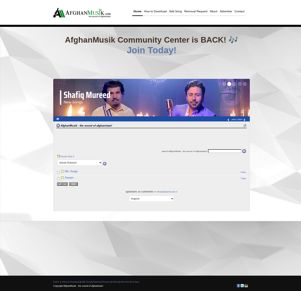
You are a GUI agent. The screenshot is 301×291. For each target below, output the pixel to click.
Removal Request (195, 11)
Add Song (175, 11)
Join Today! (152, 50)
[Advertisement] (151, 65)
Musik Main (66, 156)
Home (137, 11)
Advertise (226, 11)
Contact (239, 11)
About (213, 11)
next (240, 119)
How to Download (155, 11)
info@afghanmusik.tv (167, 191)
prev (233, 119)
